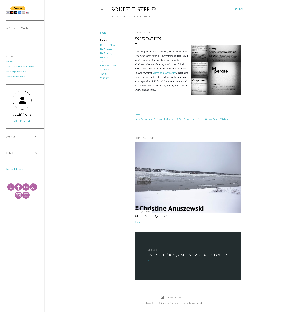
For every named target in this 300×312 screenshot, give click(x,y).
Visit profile (22, 120)
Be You (104, 57)
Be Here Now (107, 45)
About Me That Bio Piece (20, 66)
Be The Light (107, 53)
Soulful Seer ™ (134, 9)
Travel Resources (15, 76)
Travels (104, 73)
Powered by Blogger (174, 297)
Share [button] (103, 32)
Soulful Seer (22, 114)
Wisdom (104, 77)
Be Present (106, 49)
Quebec (104, 69)
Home (9, 61)
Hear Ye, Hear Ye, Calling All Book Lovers (186, 254)
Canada (104, 61)
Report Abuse (15, 169)
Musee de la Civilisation (164, 73)
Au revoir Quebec (152, 216)
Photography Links (16, 71)
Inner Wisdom (108, 65)
